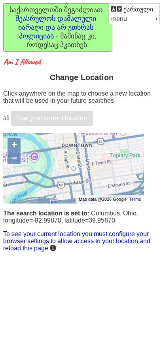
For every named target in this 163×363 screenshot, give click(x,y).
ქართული (137, 9)
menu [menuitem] (119, 18)
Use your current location (52, 118)
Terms (135, 199)
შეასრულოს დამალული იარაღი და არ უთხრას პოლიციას (55, 27)
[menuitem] (134, 9)
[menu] (134, 13)
